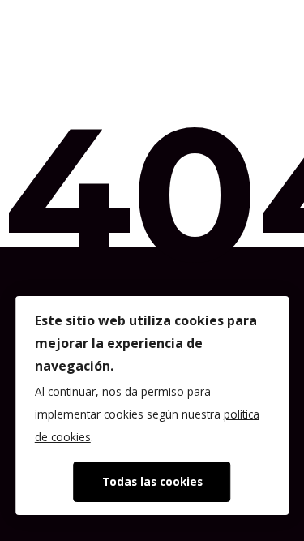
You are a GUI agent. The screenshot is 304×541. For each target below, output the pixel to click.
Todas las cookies (152, 481)
